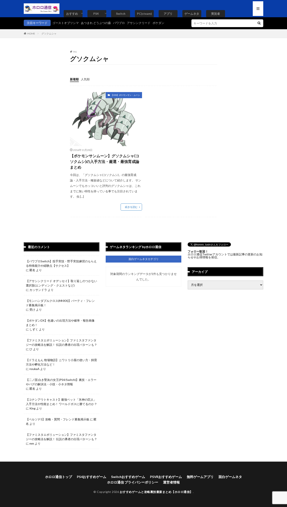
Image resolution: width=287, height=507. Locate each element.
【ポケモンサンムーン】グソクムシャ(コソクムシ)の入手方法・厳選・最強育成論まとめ (104, 161)
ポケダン (158, 23)
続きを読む (131, 207)
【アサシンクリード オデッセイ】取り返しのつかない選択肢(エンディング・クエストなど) (61, 283)
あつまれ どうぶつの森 (96, 23)
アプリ (168, 13)
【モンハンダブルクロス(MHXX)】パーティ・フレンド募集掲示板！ (60, 303)
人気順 (85, 79)
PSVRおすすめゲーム (166, 477)
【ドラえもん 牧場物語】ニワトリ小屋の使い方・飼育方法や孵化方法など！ (61, 362)
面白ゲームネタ (230, 477)
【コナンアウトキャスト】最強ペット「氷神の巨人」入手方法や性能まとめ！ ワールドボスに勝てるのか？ (61, 402)
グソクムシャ (49, 33)
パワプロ (119, 23)
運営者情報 (171, 482)
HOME (31, 33)
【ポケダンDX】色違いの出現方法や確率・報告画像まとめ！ (60, 323)
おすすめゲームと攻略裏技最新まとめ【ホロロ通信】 (156, 492)
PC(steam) (144, 13)
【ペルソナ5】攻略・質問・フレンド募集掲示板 (57, 419)
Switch (120, 13)
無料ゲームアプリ (200, 477)
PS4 (96, 13)
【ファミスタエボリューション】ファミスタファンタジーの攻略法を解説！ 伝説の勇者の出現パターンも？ (61, 342)
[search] (259, 23)
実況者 (215, 13)
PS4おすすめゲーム (91, 477)
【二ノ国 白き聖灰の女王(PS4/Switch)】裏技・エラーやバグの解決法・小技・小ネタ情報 (61, 382)
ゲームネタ (191, 13)
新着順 (74, 79)
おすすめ (72, 13)
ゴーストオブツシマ (65, 23)
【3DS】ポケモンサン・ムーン (125, 95)
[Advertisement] (180, 121)
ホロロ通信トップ (58, 477)
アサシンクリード (138, 23)
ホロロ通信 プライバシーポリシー (132, 482)
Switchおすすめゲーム (128, 477)
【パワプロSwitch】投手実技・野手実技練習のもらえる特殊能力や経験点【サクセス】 (61, 263)
